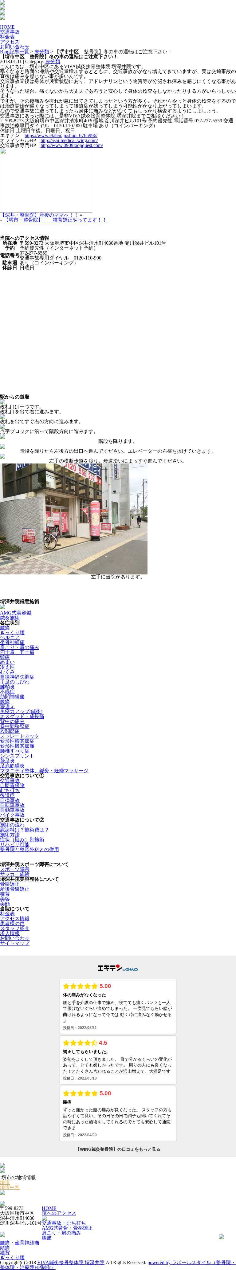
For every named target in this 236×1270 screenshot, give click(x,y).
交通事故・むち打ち (64, 1223)
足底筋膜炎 (12, 765)
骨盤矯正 (10, 884)
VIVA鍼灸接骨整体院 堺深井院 (70, 1262)
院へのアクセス (59, 1213)
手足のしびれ (15, 681)
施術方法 (10, 834)
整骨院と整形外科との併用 (29, 849)
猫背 (5, 893)
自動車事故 (12, 810)
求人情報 (10, 933)
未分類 (41, 51)
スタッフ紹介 (15, 928)
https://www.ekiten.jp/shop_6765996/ (61, 135)
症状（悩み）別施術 (22, 839)
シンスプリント (17, 755)
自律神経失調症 (17, 677)
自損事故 (10, 800)
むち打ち (10, 790)
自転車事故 (12, 805)
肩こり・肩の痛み (19, 647)
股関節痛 (10, 731)
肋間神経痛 (12, 696)
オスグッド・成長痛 (22, 716)
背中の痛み (12, 721)
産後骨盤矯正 (15, 889)
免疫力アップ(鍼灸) (21, 711)
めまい (7, 662)
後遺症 (7, 795)
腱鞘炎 (7, 686)
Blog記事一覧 (14, 51)
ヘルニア (10, 637)
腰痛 (5, 627)
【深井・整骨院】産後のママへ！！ (39, 215)
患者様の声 (12, 923)
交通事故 (10, 780)
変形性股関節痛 (17, 746)
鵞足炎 (7, 760)
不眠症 (7, 691)
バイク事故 (12, 815)
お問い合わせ (15, 938)
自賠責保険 (12, 785)
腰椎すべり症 (15, 750)
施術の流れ (12, 824)
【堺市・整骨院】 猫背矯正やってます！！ (55, 220)
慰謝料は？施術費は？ (24, 829)
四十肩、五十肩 (17, 652)
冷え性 (7, 667)
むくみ (7, 672)
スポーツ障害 (15, 869)
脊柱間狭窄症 (15, 726)
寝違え (7, 706)
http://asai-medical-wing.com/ (69, 140)
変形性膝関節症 (17, 741)
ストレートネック (19, 736)
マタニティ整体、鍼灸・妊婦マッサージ (44, 770)
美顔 (5, 903)
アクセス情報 (15, 918)
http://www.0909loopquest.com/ (72, 145)
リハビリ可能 (15, 844)
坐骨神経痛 (12, 642)
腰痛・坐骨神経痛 (19, 1242)
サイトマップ (15, 943)
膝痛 (5, 701)
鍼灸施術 (10, 617)
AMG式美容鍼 (15, 612)
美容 (5, 898)
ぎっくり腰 (12, 632)
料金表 (7, 913)
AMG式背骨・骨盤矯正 (67, 1228)
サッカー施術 (15, 874)
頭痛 (5, 657)
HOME (49, 1208)
